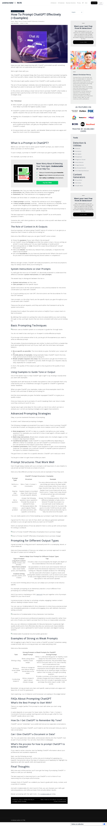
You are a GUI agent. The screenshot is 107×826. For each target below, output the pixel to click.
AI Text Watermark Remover (82, 170)
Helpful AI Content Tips (18, 11)
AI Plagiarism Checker (80, 159)
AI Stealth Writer (79, 185)
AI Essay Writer (78, 180)
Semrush (39, 594)
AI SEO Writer (78, 183)
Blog (16, 21)
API (83, 3)
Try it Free (94, 2)
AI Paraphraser (78, 156)
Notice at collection (77, 824)
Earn (86, 3)
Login (100, 2)
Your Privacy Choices (93, 824)
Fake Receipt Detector (80, 168)
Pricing (79, 3)
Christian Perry (15, 23)
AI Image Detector (79, 165)
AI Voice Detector (79, 162)
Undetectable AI (45, 794)
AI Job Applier (78, 154)
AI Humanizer (61, 3)
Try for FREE (47, 183)
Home (12, 21)
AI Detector (54, 3)
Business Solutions (71, 3)
